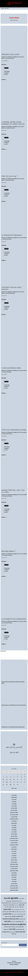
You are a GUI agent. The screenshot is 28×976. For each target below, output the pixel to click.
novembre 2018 (14, 888)
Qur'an (21, 926)
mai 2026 (14, 801)
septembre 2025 (14, 819)
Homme (21, 909)
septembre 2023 (14, 870)
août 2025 (14, 821)
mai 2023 (14, 879)
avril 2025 (14, 829)
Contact (14, 961)
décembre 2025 (14, 812)
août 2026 (14, 795)
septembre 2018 (14, 890)
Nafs (7, 921)
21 (10, 782)
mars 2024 (14, 857)
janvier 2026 (14, 810)
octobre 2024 (14, 842)
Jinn (16, 911)
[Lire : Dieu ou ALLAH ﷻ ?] (14, 166)
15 (13, 779)
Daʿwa (16, 905)
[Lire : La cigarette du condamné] (14, 601)
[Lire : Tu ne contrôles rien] (14, 344)
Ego (21, 907)
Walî (14, 934)
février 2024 (14, 860)
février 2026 (14, 808)
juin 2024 (14, 851)
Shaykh (5, 932)
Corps (5, 905)
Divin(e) (11, 906)
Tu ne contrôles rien (11, 368)
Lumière (7, 914)
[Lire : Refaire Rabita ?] (14, 537)
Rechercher (4, 942)
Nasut (13, 921)
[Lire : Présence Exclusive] (14, 40)
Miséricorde (8, 916)
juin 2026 (14, 799)
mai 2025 (14, 827)
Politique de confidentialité (14, 962)
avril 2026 (14, 804)
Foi (17, 909)
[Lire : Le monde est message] (14, 221)
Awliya (14, 901)
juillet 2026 (14, 797)
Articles (3, 56)
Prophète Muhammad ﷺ (14, 924)
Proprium (7, 926)
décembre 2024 (14, 838)
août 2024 (14, 847)
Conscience (22, 902)
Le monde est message (11, 235)
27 (6, 784)
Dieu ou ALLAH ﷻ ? (9, 176)
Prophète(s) (19, 921)
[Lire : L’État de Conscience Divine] (14, 414)
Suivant (4, 651)
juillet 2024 (14, 849)
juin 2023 (14, 877)
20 (6, 782)
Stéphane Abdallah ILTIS (14, 3)
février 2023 (14, 883)
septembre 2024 (14, 844)
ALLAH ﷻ (11, 898)
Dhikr (21, 905)
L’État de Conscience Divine (13, 430)
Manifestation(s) (21, 914)
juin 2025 (14, 825)
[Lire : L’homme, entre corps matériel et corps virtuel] (14, 104)
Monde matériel (17, 916)
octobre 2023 (14, 868)
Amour (21, 898)
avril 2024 (14, 855)
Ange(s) (8, 901)
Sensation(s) (20, 929)
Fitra (13, 909)
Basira (20, 901)
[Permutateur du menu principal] (25, 3)
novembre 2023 (14, 866)
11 (24, 777)
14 (10, 779)
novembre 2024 (14, 840)
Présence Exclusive (10, 54)
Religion (6, 929)
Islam (11, 911)
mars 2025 (14, 832)
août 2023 (14, 873)
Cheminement (6, 903)
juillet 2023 (14, 875)
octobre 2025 (14, 816)
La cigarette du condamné (13, 619)
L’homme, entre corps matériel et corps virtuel (13, 123)
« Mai (12, 788)
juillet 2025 (14, 823)
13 (6, 779)
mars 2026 (14, 806)
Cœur (11, 905)
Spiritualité (20, 932)
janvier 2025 (14, 836)
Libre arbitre (22, 911)
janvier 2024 (14, 862)
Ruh (12, 929)
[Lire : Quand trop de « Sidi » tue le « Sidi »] (14, 476)
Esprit (7, 909)
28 (10, 784)
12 (3, 779)
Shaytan (12, 931)
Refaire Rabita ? (8, 551)
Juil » (15, 788)
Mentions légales (14, 964)
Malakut (14, 914)
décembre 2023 (14, 864)
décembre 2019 (14, 885)
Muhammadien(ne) (11, 919)
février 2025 (14, 834)
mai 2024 (14, 853)
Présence (14, 926)
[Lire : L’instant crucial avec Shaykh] (14, 277)
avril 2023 (14, 881)
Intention (5, 911)
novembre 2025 (14, 814)
